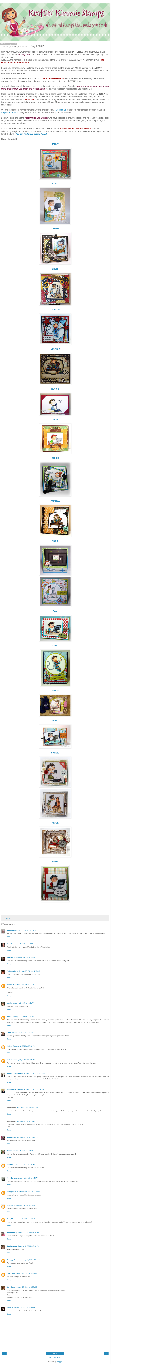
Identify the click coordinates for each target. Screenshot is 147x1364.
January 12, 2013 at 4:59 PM (27, 1178)
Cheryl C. (10, 1219)
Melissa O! (61, 110)
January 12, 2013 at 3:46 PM (27, 1137)
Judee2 (9, 1046)
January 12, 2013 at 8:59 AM (23, 944)
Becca (9, 1016)
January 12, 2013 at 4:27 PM (23, 1151)
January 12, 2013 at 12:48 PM (34, 1073)
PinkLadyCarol (12, 971)
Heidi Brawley (12, 1232)
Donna (9, 1151)
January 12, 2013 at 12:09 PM (24, 1060)
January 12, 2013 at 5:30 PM (28, 1232)
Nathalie (10, 957)
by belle (10, 1308)
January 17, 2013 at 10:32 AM (24, 1308)
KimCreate (11, 930)
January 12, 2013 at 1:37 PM (33, 1089)
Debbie (9, 985)
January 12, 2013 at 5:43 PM (28, 1246)
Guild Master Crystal (15, 1089)
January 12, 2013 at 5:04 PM (29, 1192)
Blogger (59, 1362)
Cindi (9, 1032)
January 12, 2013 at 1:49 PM (27, 1121)
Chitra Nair (11, 1273)
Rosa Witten (11, 1137)
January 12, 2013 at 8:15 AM (25, 930)
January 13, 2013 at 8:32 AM (26, 1287)
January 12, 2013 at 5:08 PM (24, 1205)
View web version (55, 1358)
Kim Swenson (12, 1246)
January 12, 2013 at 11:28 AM (22, 1032)
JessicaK (10, 1164)
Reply (9, 937)
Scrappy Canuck (13, 1260)
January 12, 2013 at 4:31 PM (24, 1164)
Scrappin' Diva (12, 1192)
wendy (9, 1003)
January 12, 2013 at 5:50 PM (30, 1260)
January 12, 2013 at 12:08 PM (24, 1046)
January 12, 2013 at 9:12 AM (29, 971)
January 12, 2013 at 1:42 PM (27, 1108)
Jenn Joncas (12, 1178)
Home (55, 1353)
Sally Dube (11, 1287)
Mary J (9, 944)
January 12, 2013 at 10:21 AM (23, 1003)
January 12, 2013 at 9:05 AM (24, 957)
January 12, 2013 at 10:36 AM (23, 1016)
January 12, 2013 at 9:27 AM (23, 985)
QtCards (10, 1205)
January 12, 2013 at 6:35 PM (26, 1273)
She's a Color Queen (15, 1073)
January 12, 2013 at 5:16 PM (24, 1219)
